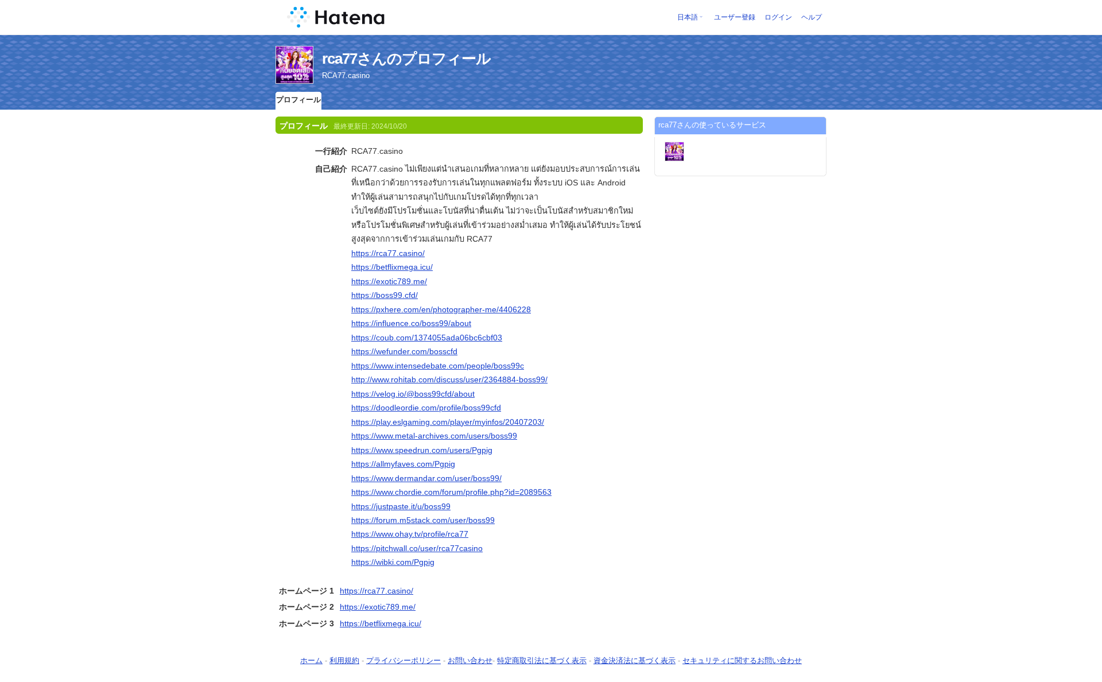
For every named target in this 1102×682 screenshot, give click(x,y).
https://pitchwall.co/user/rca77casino (417, 548)
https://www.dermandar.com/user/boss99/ (426, 478)
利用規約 (344, 660)
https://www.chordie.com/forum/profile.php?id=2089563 (451, 492)
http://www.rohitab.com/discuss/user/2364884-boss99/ (449, 379)
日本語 (687, 17)
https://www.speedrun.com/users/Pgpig (421, 450)
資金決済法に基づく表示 (634, 660)
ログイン (778, 17)
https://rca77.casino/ (388, 253)
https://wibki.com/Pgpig (392, 562)
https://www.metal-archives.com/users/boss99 (434, 435)
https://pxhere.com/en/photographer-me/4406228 (441, 309)
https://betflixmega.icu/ (392, 267)
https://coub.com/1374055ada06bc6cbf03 (426, 337)
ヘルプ (811, 17)
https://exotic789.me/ (389, 281)
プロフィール (298, 99)
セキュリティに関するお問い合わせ (742, 660)
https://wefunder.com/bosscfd (404, 351)
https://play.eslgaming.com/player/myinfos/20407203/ (447, 422)
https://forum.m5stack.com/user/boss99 (423, 520)
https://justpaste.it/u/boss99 (401, 506)
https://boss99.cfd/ (384, 295)
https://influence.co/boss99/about (411, 323)
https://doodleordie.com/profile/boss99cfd (426, 407)
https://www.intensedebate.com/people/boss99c (437, 365)
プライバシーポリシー (403, 660)
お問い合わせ (470, 660)
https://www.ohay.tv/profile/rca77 (409, 533)
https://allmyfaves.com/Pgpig (403, 463)
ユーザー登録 (734, 17)
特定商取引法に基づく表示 (542, 660)
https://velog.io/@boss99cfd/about (413, 393)
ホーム (311, 660)
